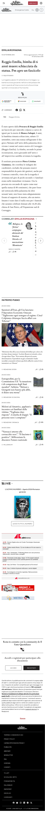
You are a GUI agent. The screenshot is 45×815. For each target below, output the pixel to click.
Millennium (7, 445)
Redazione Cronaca (10, 422)
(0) (42, 369)
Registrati (31, 668)
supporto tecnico (31, 709)
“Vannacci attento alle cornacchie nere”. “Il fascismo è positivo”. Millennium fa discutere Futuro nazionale (16, 435)
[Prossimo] (40, 240)
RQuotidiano (7, 75)
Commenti (8, 110)
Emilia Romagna (11, 50)
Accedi (13, 668)
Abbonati (33, 3)
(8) (15, 251)
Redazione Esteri (9, 369)
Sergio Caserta (14, 249)
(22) (42, 422)
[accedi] (41, 3)
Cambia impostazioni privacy (14, 743)
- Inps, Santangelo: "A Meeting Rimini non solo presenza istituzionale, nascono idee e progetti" (21, 553)
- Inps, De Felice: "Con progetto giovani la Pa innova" (20, 564)
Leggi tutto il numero (22, 524)
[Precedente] (4, 240)
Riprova (22, 718)
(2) (42, 397)
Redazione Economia (11, 397)
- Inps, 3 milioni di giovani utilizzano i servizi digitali (20, 568)
